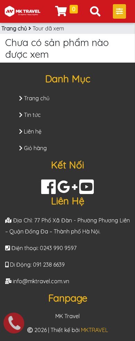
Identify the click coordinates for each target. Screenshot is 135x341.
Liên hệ (32, 131)
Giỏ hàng (34, 148)
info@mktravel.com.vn (41, 281)
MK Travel (67, 316)
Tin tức (31, 114)
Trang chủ (14, 28)
